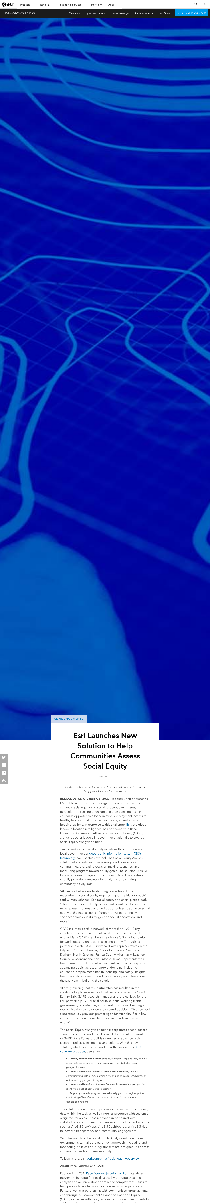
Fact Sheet (165, 13)
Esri (128, 824)
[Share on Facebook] (4, 765)
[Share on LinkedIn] (4, 773)
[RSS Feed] (4, 780)
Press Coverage (120, 13)
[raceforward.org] (118, 1173)
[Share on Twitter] (4, 757)
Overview (74, 13)
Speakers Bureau (95, 13)
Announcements (144, 13)
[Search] (196, 4)
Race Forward (95, 1173)
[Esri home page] (8, 4)
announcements (68, 718)
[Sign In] (205, 4)
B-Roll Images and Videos (192, 12)
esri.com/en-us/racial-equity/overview (113, 1158)
